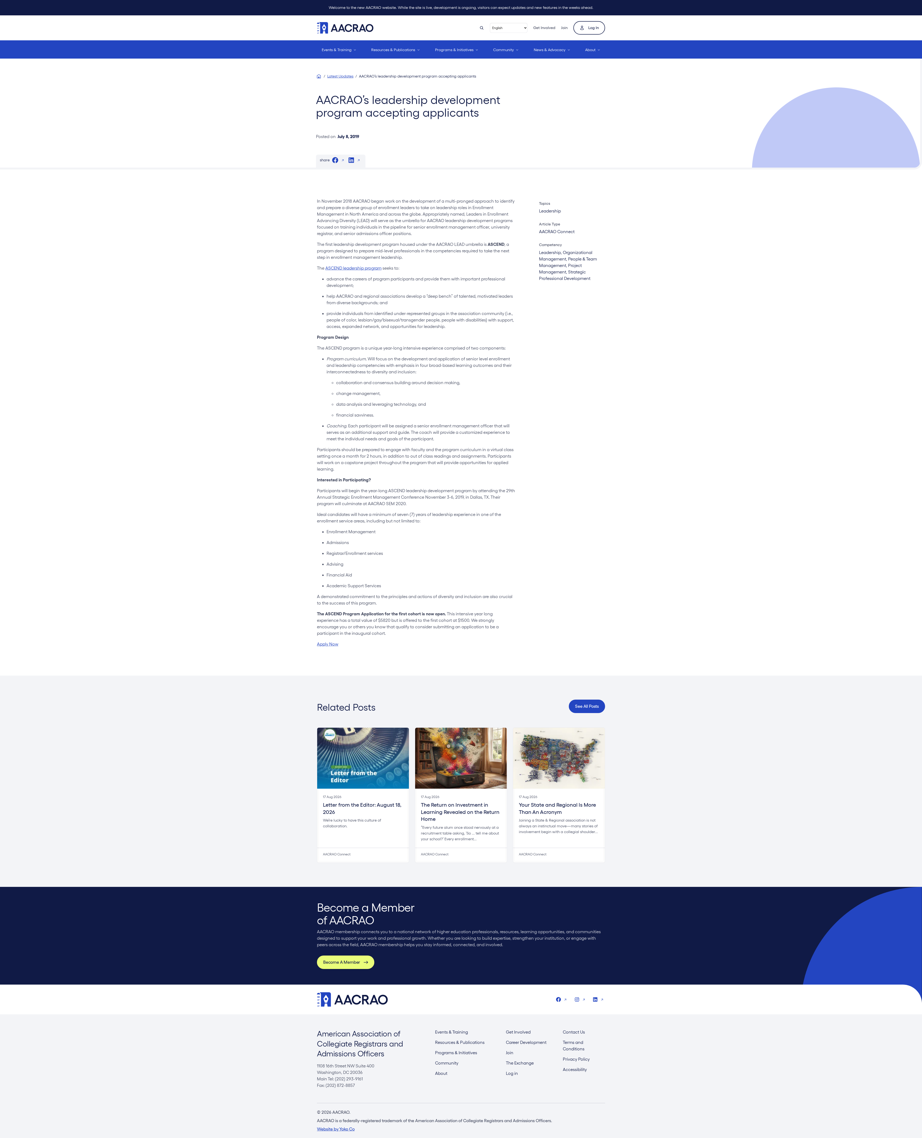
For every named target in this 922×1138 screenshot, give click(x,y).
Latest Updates (340, 76)
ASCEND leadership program (353, 268)
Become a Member (341, 962)
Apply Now (327, 644)
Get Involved (544, 27)
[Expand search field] (481, 28)
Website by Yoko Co (336, 1129)
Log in (593, 27)
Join (564, 27)
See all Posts (587, 706)
